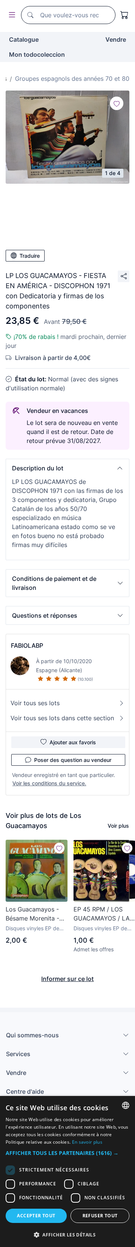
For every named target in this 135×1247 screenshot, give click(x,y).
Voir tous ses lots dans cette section (62, 718)
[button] (67, 468)
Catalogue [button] (24, 39)
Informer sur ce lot (67, 978)
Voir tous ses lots (35, 703)
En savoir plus (87, 1142)
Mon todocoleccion (37, 54)
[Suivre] (116, 103)
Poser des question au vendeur (72, 760)
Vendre (115, 39)
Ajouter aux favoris (73, 742)
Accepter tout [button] (36, 1215)
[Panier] (124, 15)
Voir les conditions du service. (49, 783)
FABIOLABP (27, 645)
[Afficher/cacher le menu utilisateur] (10, 15)
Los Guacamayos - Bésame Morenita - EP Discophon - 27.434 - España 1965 (37, 914)
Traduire (30, 255)
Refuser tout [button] (100, 1215)
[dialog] (67, 1171)
